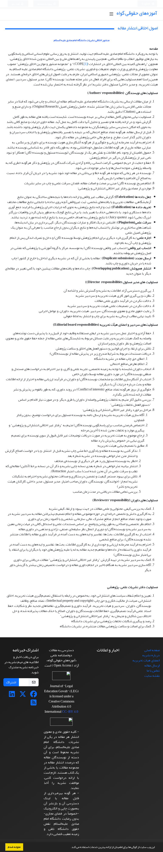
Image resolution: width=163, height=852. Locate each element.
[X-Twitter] (23, 695)
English (146, 3)
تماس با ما (153, 670)
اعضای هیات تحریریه (146, 660)
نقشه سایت (152, 675)
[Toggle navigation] (111, 14)
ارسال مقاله (152, 665)
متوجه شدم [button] (14, 846)
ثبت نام (16, 3)
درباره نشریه (151, 655)
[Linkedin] (12, 695)
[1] (85, 64)
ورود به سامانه (45, 3)
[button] (69, 847)
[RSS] (33, 704)
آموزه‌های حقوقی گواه (137, 13)
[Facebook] (33, 695)
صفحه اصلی (152, 650)
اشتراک (11, 682)
